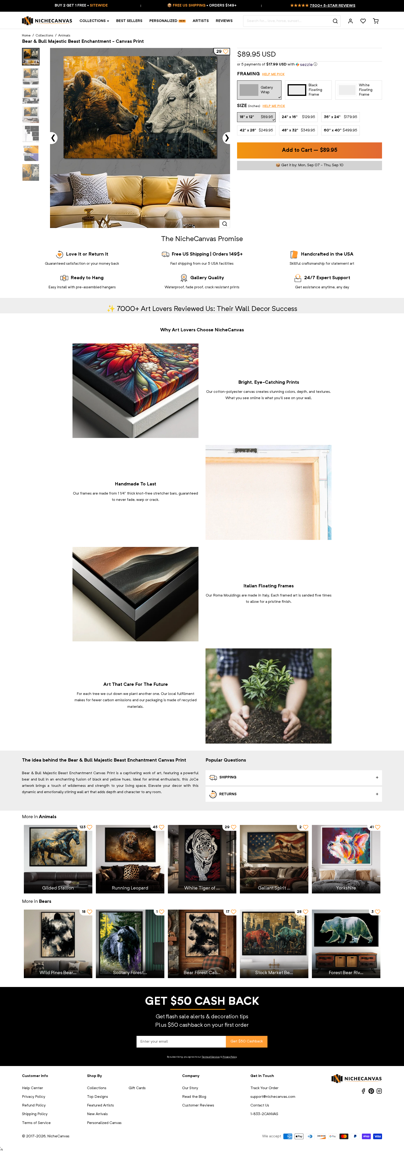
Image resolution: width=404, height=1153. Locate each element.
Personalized (163, 21)
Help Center (32, 1088)
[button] (309, 64)
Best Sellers (129, 21)
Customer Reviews (198, 1105)
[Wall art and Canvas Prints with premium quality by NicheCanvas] (47, 21)
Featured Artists (100, 1105)
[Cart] (375, 21)
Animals (64, 35)
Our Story (190, 1088)
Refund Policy (34, 1105)
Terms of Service (211, 1057)
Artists (201, 21)
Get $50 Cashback (247, 1041)
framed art (288, 595)
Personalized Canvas (104, 1123)
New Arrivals (97, 1114)
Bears (45, 901)
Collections (92, 21)
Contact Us (259, 1105)
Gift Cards (137, 1088)
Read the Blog (194, 1097)
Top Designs (97, 1097)
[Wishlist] (363, 21)
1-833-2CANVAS (264, 1114)
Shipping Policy (34, 1114)
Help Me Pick (273, 74)
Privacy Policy (230, 1057)
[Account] (350, 21)
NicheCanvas (58, 1136)
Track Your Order (264, 1088)
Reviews (224, 21)
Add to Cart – (309, 150)
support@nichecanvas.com (272, 1097)
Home (26, 35)
